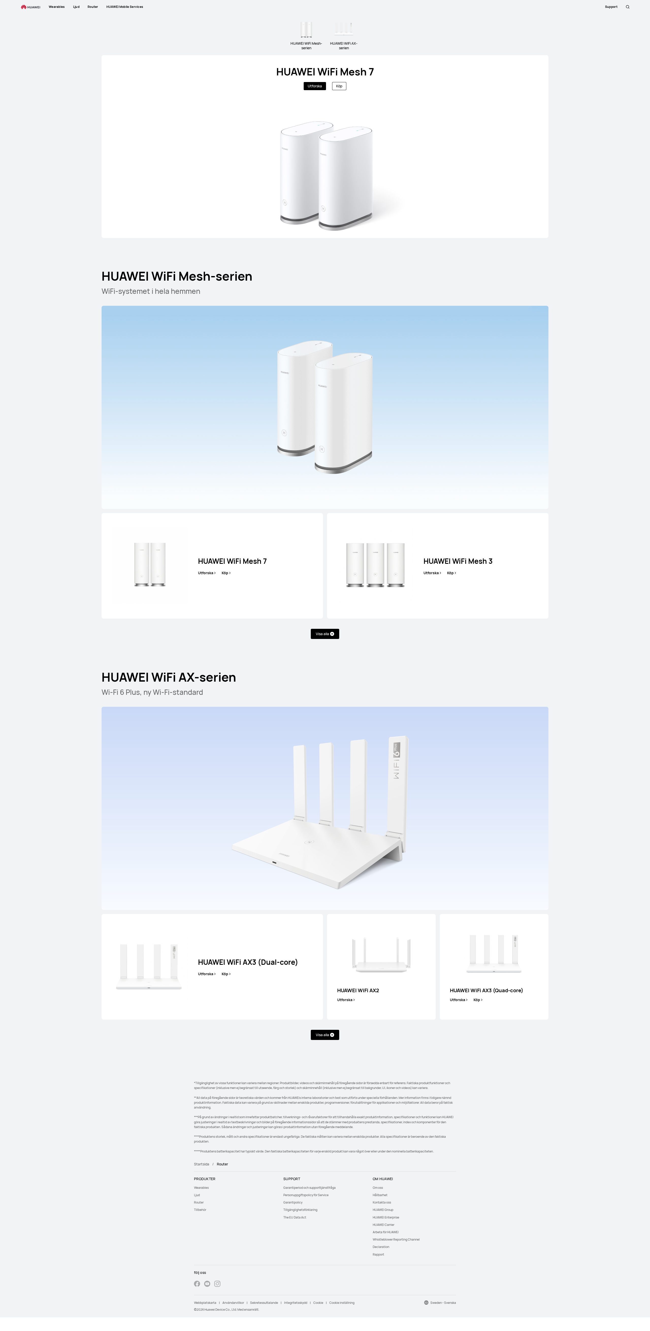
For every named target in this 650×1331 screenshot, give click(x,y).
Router (199, 1202)
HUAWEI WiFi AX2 (358, 990)
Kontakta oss (382, 1202)
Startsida (201, 1164)
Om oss (378, 1187)
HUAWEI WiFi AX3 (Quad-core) (486, 990)
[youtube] (207, 1284)
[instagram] (217, 1284)
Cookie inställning (341, 1303)
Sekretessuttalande (264, 1303)
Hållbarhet (380, 1195)
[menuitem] (235, 1187)
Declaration (381, 1247)
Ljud (197, 1195)
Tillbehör (200, 1210)
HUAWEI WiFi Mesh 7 (325, 71)
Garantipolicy (292, 1202)
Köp (339, 86)
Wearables (201, 1187)
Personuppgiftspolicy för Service (306, 1195)
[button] (628, 7)
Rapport (378, 1254)
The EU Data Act (294, 1217)
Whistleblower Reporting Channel (396, 1239)
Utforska (315, 86)
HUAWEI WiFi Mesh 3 (458, 561)
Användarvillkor (233, 1303)
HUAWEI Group (383, 1210)
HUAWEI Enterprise (386, 1217)
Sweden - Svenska (443, 1303)
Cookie (318, 1303)
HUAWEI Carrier (383, 1225)
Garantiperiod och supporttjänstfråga (309, 1187)
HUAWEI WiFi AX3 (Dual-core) (248, 962)
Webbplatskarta (205, 1303)
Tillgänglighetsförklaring (300, 1210)
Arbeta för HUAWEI (386, 1232)
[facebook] (197, 1284)
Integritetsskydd (295, 1303)
